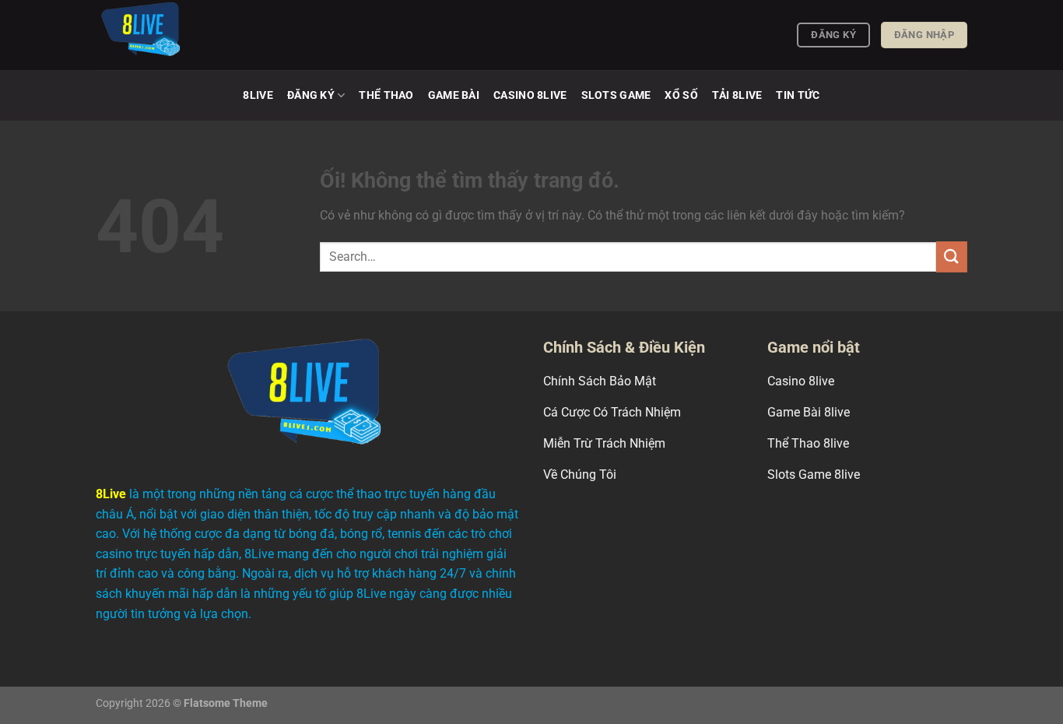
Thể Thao (386, 95)
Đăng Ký (311, 95)
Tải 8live (737, 95)
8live (257, 95)
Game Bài (453, 95)
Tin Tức (797, 95)
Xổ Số (681, 95)
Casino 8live (530, 95)
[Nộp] (951, 256)
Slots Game (616, 95)
